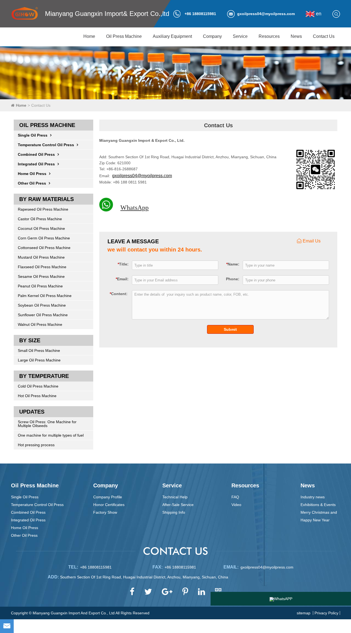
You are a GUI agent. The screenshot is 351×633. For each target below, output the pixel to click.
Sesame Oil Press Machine (41, 276)
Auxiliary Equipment (172, 36)
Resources (269, 36)
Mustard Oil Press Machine (41, 257)
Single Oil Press (32, 135)
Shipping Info (173, 512)
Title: (123, 264)
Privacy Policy (326, 613)
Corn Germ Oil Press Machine (44, 238)
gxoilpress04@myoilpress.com (266, 14)
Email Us (312, 241)
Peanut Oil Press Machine (40, 286)
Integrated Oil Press (36, 164)
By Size (29, 340)
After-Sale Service (178, 504)
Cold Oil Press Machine (38, 386)
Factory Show (105, 512)
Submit (230, 329)
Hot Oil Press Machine (37, 396)
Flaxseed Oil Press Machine (42, 267)
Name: (232, 264)
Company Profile (107, 497)
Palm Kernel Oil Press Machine (45, 295)
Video (236, 504)
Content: (119, 294)
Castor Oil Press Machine (40, 219)
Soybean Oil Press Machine (42, 305)
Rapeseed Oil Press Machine (43, 209)
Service (240, 36)
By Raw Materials (46, 199)
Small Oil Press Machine (39, 350)
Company (212, 36)
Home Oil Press (32, 173)
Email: (122, 279)
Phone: (232, 279)
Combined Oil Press (36, 154)
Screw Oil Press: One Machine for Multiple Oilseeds (47, 424)
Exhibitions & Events (318, 504)
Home (89, 36)
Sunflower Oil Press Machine (43, 315)
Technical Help (175, 497)
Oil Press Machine (124, 36)
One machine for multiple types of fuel (51, 435)
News (296, 36)
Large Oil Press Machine (39, 360)
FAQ (235, 497)
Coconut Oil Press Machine (41, 228)
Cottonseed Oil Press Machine (44, 247)
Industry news (313, 497)
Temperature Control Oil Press (46, 145)
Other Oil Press (32, 183)
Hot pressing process (36, 445)
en (318, 13)
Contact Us (324, 36)
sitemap (303, 613)
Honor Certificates (108, 504)
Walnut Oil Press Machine (40, 324)
